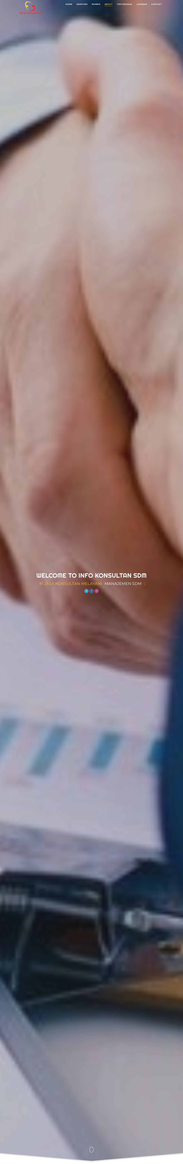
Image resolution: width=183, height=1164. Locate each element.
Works (96, 4)
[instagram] (97, 591)
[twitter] (86, 591)
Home (69, 4)
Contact (156, 4)
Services (82, 4)
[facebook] (91, 591)
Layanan (142, 4)
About (109, 4)
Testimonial (124, 4)
